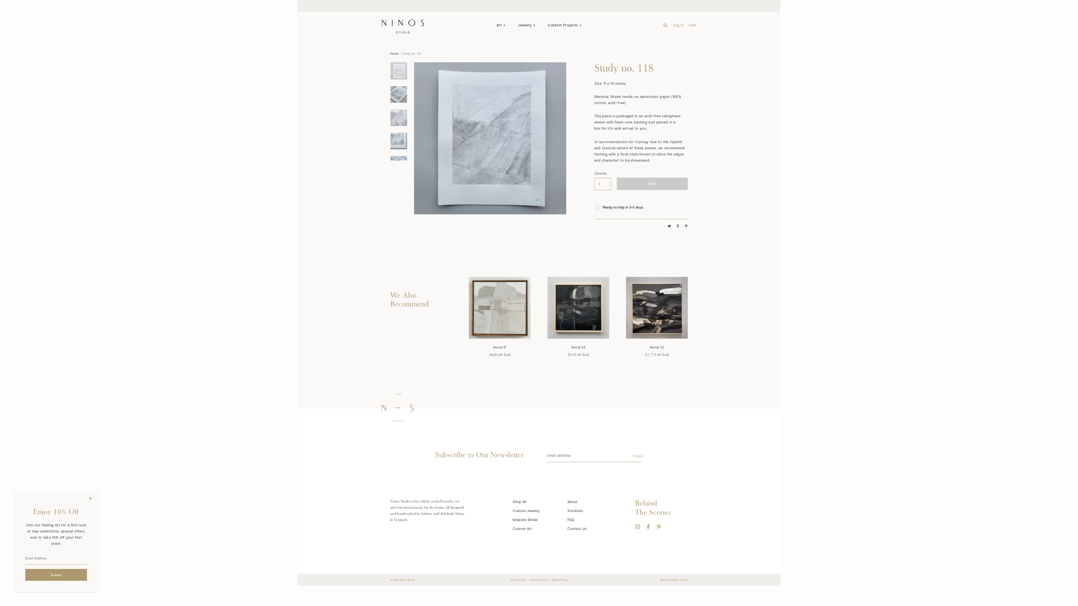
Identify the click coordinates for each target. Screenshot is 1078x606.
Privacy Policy (538, 579)
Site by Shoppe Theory (674, 579)
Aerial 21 (499, 347)
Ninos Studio (407, 579)
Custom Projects (563, 25)
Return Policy (560, 579)
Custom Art (522, 528)
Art (499, 25)
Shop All (519, 501)
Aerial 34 (578, 347)
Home (394, 53)
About (572, 501)
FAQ (570, 519)
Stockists (575, 510)
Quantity (600, 173)
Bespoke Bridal (525, 519)
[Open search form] (665, 25)
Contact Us (576, 528)
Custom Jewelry (526, 510)
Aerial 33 (657, 347)
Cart (692, 25)
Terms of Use (518, 579)
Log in (678, 25)
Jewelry (525, 25)
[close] (90, 498)
